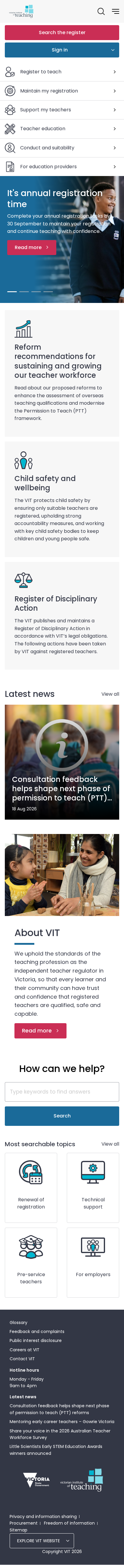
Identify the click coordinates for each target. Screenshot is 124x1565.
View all (110, 694)
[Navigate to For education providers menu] (114, 166)
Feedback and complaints (37, 1332)
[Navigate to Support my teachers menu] (114, 109)
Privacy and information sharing (43, 1516)
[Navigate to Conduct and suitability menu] (114, 147)
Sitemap (18, 1530)
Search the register (62, 32)
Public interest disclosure (36, 1340)
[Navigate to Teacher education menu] (114, 128)
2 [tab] (24, 291)
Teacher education (42, 128)
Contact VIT (22, 1359)
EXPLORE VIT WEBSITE (38, 1541)
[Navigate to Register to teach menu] (114, 71)
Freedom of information (69, 1523)
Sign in (60, 49)
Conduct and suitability (47, 147)
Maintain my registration (49, 90)
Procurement (24, 1523)
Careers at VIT (24, 1350)
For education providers (48, 166)
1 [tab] (12, 291)
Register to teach (40, 71)
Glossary (18, 1323)
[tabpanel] (62, 239)
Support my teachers (45, 109)
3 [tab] (36, 291)
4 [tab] (48, 291)
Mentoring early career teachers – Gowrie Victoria (62, 1422)
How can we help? (62, 1068)
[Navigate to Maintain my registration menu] (114, 91)
